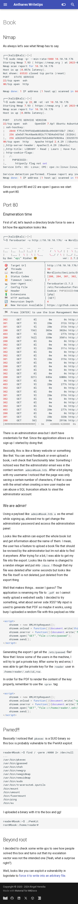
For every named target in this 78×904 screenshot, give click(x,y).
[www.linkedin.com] (19, 898)
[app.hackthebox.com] (33, 898)
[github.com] (12, 898)
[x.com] (26, 898)
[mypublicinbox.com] (5, 898)
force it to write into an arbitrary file (42, 876)
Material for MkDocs (26, 890)
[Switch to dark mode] (63, 4)
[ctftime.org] (39, 898)
